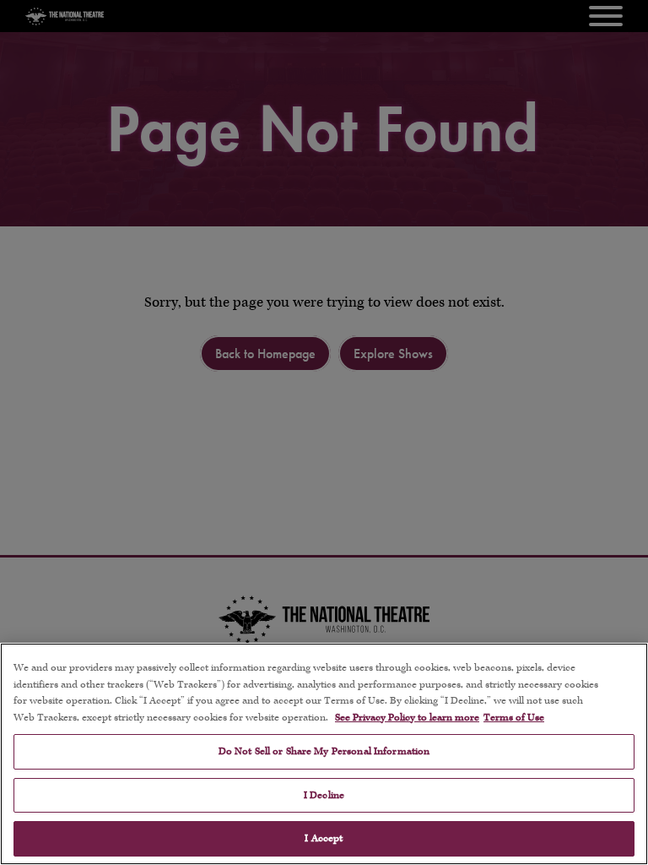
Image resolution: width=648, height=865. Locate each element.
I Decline (324, 795)
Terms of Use (513, 717)
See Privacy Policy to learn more (407, 717)
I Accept (324, 838)
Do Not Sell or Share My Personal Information (324, 751)
